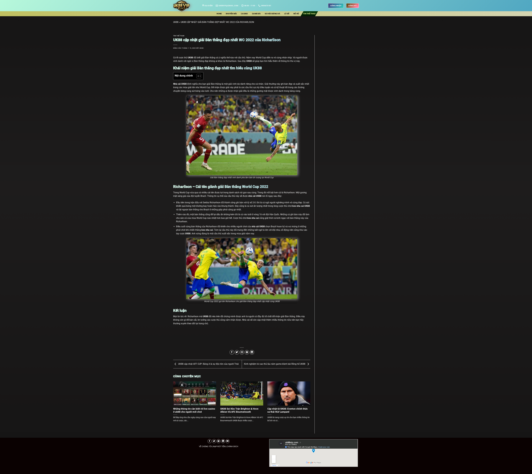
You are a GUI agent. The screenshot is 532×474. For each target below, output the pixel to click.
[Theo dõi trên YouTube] (228, 441)
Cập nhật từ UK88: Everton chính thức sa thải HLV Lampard (287, 410)
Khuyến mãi (231, 14)
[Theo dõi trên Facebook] (210, 441)
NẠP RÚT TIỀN (219, 446)
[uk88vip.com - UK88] (185, 5)
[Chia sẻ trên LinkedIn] (252, 352)
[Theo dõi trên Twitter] (214, 441)
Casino (244, 14)
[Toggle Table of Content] (197, 76)
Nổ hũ (296, 14)
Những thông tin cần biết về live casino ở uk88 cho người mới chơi (194, 410)
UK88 (175, 22)
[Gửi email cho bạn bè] (242, 352)
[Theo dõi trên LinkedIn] (223, 441)
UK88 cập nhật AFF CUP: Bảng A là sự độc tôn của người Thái (208, 364)
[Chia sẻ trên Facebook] (232, 352)
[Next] (306, 398)
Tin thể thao (309, 14)
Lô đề (286, 14)
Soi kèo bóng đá (272, 14)
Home (219, 14)
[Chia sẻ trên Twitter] (237, 352)
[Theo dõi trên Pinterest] (219, 441)
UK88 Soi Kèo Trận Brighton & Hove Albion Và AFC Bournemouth (239, 410)
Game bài (256, 14)
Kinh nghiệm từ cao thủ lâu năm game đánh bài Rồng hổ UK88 (275, 364)
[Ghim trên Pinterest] (247, 352)
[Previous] (177, 398)
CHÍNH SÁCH (232, 446)
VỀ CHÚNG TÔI (205, 446)
